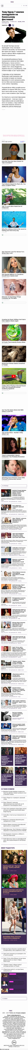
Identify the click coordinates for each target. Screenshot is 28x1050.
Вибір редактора (8, 848)
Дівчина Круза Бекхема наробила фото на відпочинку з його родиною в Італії (18, 624)
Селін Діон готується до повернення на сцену (19, 548)
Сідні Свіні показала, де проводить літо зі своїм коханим (18, 638)
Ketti (10, 501)
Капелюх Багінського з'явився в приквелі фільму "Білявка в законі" (7, 760)
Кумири (19, 719)
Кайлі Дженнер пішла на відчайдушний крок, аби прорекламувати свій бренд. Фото (19, 611)
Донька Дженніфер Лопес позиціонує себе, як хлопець (17, 991)
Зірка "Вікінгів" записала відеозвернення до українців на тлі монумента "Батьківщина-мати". (13, 521)
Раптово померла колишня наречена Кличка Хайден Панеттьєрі (17, 714)
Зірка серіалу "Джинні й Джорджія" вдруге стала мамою (19, 702)
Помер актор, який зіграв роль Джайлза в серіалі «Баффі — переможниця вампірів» (21, 759)
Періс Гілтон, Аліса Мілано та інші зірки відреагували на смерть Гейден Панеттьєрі (19, 649)
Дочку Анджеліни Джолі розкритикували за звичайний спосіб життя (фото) (16, 984)
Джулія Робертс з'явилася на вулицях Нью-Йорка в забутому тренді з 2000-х (18, 689)
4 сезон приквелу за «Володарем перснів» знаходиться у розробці (7, 778)
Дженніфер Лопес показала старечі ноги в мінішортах (12, 937)
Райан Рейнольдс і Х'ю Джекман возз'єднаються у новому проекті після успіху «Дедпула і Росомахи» (20, 780)
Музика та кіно (5, 21)
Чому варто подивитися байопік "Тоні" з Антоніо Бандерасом (19, 737)
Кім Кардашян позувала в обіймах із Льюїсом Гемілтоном (18, 599)
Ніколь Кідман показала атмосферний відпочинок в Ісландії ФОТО (18, 573)
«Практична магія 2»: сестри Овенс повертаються (18, 675)
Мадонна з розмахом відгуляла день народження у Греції (18, 561)
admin (10, 555)
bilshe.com (12, 1013)
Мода (19, 618)
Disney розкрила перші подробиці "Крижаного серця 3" (18, 725)
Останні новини (7, 789)
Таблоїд (19, 501)
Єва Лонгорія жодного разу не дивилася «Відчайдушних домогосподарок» (17, 976)
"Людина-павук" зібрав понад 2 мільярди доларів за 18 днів (18, 662)
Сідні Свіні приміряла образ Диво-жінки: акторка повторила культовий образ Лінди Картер (13, 536)
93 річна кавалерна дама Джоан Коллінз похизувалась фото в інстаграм (13, 891)
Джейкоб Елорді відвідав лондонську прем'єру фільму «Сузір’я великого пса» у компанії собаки (19, 493)
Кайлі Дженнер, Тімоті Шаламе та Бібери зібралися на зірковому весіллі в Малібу (18, 586)
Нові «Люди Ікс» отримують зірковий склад (18, 507)
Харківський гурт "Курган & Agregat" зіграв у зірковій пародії (12, 867)
